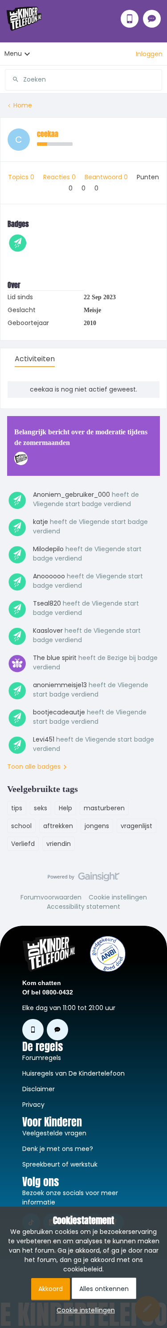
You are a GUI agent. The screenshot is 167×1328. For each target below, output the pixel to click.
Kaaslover (48, 630)
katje (40, 521)
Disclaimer (38, 1089)
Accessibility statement (83, 906)
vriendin (58, 843)
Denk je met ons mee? (57, 1148)
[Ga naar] (12, 79)
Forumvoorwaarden (50, 897)
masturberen (104, 808)
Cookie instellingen (118, 897)
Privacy (33, 1104)
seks (40, 808)
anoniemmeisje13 (60, 684)
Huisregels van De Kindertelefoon (73, 1073)
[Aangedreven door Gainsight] (83, 879)
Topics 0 (22, 177)
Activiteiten (35, 359)
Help (65, 808)
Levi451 (43, 739)
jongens (97, 825)
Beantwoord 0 (107, 177)
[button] (149, 54)
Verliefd (23, 843)
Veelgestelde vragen (54, 1133)
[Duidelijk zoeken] (155, 79)
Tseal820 (47, 603)
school (21, 825)
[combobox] (83, 76)
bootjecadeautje (59, 712)
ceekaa (47, 133)
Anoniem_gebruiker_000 (71, 494)
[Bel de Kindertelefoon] (129, 19)
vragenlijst (136, 825)
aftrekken (58, 825)
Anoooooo (49, 576)
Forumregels (41, 1057)
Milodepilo (48, 548)
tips (16, 808)
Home (22, 105)
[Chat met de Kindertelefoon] (152, 19)
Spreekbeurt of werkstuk (60, 1164)
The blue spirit (55, 657)
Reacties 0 (60, 177)
